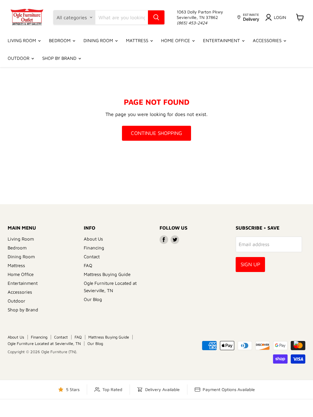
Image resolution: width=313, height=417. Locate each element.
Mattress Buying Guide (107, 274)
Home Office (176, 40)
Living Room (22, 40)
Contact (92, 256)
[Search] (156, 17)
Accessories (268, 40)
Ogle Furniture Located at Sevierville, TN (44, 343)
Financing (94, 247)
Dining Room (98, 40)
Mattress (137, 40)
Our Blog (93, 299)
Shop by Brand (60, 58)
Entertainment (222, 40)
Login (280, 17)
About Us (93, 238)
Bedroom (60, 40)
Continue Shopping (156, 133)
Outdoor (19, 58)
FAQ (88, 265)
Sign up (250, 264)
